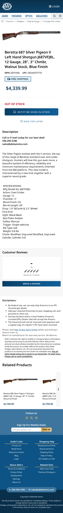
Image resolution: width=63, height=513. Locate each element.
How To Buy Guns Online (26, 329)
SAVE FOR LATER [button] (33, 121)
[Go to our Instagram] (36, 418)
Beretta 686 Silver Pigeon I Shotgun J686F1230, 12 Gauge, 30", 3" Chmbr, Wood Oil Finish (19, 396)
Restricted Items (47, 449)
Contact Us (16, 445)
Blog (16, 455)
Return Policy (46, 455)
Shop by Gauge (33, 21)
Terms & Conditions (16, 468)
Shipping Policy (46, 452)
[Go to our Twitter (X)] (31, 418)
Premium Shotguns (46, 472)
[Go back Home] (2, 21)
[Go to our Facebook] (27, 418)
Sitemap (16, 479)
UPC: (25, 72)
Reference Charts (16, 452)
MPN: (8, 72)
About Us (16, 482)
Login (16, 458)
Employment (16, 475)
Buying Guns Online (46, 445)
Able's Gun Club (46, 468)
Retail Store (16, 449)
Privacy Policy (16, 472)
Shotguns (20, 21)
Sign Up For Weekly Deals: (31, 425)
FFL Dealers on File (47, 458)
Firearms (10, 21)
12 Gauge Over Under (51, 21)
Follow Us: (31, 413)
